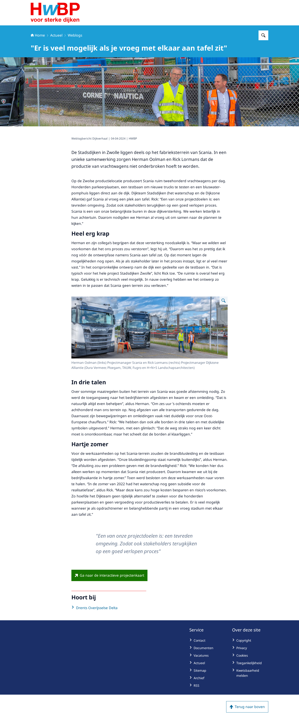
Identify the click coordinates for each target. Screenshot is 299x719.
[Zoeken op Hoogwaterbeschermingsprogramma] (263, 35)
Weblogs (75, 35)
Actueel (56, 35)
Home (40, 35)
